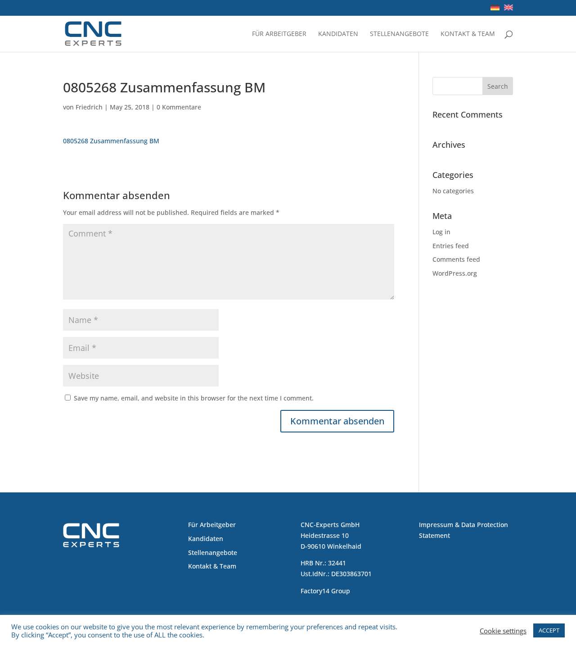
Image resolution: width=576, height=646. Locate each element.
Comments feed (456, 259)
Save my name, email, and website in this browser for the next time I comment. (194, 398)
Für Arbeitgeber (279, 34)
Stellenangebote (399, 34)
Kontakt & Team (468, 34)
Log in (441, 231)
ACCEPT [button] (549, 630)
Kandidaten (338, 34)
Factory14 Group (325, 591)
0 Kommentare (179, 107)
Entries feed (450, 245)
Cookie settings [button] (503, 631)
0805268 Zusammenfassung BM (111, 140)
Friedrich (89, 107)
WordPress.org (454, 273)
